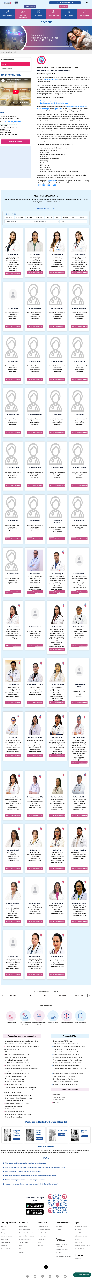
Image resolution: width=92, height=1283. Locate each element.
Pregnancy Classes (43, 1226)
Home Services (60, 1233)
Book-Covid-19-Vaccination (26, 1236)
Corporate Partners (6, 1236)
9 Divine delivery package (38, 1132)
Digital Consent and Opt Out (82, 1245)
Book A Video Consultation (26, 1233)
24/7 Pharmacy (23, 1242)
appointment (52, 181)
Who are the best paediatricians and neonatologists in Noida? (24, 1180)
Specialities (59, 1226)
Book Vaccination (43, 1233)
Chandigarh (19, 218)
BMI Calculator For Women (63, 1256)
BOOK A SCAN (38, 15)
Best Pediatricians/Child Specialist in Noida (54, 103)
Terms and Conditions (80, 1226)
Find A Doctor (23, 1226)
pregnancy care (71, 106)
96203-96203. (51, 185)
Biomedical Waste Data (80, 1249)
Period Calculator (61, 1253)
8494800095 (9, 122)
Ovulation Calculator (61, 1249)
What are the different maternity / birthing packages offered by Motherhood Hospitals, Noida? (35, 1167)
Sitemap (21, 1249)
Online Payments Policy (81, 1236)
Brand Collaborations (25, 1239)
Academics (4, 1245)
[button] (15, 141)
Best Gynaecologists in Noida (49, 101)
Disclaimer (77, 1239)
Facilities (58, 1229)
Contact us (77, 1258)
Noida (4, 64)
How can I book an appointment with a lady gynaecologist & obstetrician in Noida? (31, 1184)
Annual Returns (78, 1242)
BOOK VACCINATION (84, 15)
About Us (3, 1226)
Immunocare (62, 1130)
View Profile (9, 273)
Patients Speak (42, 1239)
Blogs (20, 1245)
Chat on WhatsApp (83, 1274)
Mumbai (82, 218)
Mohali (74, 218)
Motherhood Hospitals (51, 79)
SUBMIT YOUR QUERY (54, 15)
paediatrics (58, 109)
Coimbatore (39, 218)
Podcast (21, 1252)
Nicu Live (40, 1245)
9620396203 (18, 122)
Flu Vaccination (42, 1236)
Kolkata (65, 218)
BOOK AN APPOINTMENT (7, 15)
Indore (57, 218)
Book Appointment (15, 273)
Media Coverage (5, 1242)
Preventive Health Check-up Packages (16, 1132)
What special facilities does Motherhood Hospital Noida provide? (26, 1163)
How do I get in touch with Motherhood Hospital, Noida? (23, 1171)
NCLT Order (77, 1229)
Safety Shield (4, 1239)
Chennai (29, 218)
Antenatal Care (84, 1131)
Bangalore (9, 218)
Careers (3, 1229)
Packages (3, 1233)
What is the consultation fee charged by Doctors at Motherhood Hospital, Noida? (31, 1175)
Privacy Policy (78, 1233)
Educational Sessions (44, 1229)
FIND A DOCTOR (69, 15)
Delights (40, 1242)
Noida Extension (7, 68)
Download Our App (6, 1249)
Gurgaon (49, 218)
